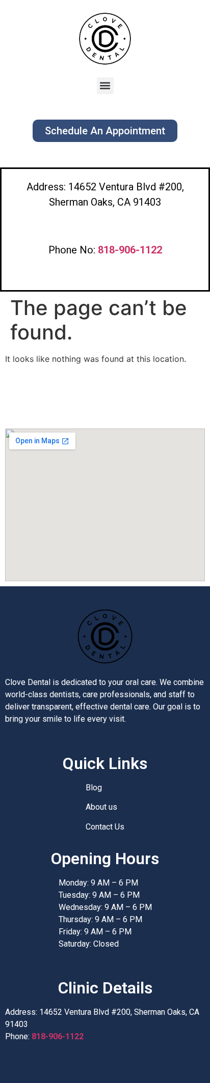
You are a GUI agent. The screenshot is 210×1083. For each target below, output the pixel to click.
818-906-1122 (58, 1036)
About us (101, 807)
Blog (94, 787)
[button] (105, 85)
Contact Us (105, 827)
